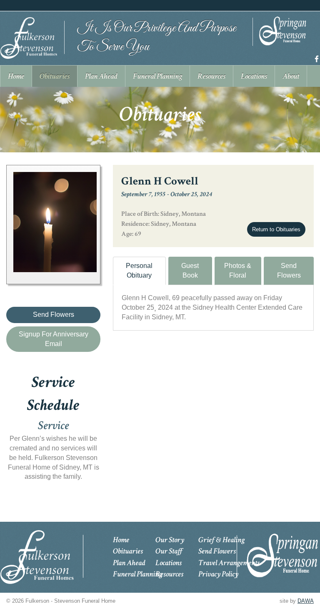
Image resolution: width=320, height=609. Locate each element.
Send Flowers (289, 270)
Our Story (169, 540)
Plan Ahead (129, 563)
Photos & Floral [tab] (237, 270)
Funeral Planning (137, 574)
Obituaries (128, 551)
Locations (168, 563)
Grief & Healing (221, 540)
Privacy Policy (218, 574)
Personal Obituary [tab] (139, 270)
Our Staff (168, 551)
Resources (169, 574)
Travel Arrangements (229, 563)
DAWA (306, 601)
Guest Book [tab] (190, 270)
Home (121, 540)
